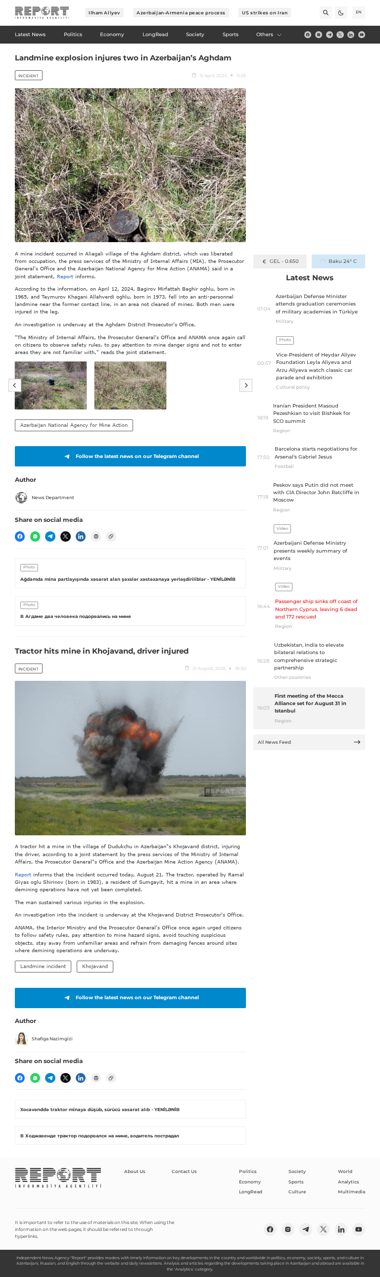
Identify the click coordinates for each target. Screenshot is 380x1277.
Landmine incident (43, 966)
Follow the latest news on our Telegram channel (137, 456)
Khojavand (95, 966)
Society (297, 1171)
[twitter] (339, 34)
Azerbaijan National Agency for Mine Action (74, 425)
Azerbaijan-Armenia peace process (181, 12)
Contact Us (184, 1171)
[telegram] (329, 34)
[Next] (245, 385)
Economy (250, 1181)
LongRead (250, 1191)
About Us (134, 1171)
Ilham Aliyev (104, 12)
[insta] (318, 34)
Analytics (348, 1181)
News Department (53, 497)
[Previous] (14, 385)
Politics (248, 1171)
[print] (96, 536)
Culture (297, 1191)
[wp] (35, 536)
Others (264, 34)
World (345, 1171)
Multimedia (351, 1191)
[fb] (307, 34)
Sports (296, 1181)
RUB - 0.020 (284, 261)
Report (65, 276)
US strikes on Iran (264, 12)
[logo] (42, 12)
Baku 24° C (343, 261)
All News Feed (274, 742)
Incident (28, 75)
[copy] (111, 536)
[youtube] (361, 34)
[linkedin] (350, 34)
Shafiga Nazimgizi (52, 1038)
